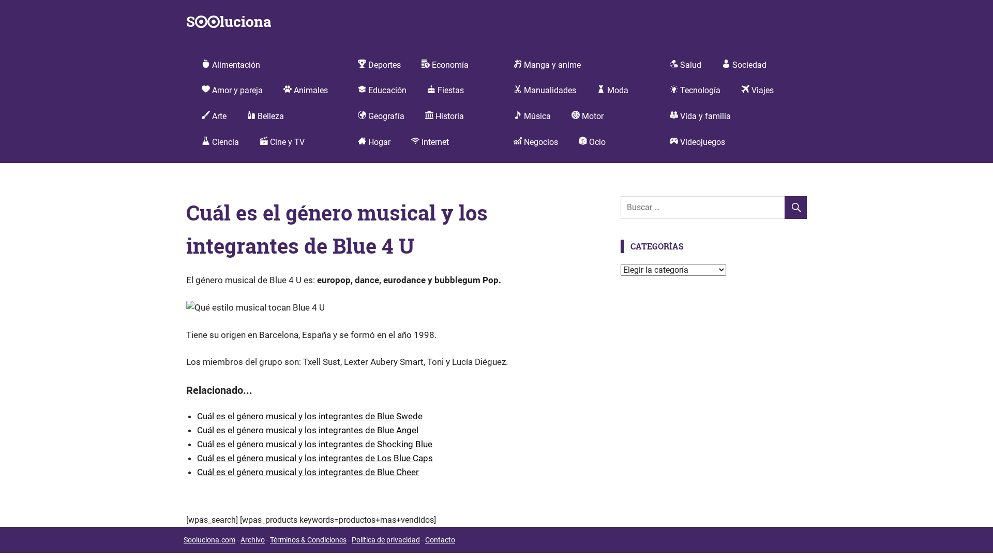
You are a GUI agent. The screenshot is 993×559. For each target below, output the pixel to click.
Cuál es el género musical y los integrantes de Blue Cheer (308, 472)
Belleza (269, 116)
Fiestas (449, 90)
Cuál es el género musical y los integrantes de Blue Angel (307, 430)
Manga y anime (551, 65)
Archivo (252, 540)
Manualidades (549, 90)
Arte (218, 116)
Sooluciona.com (209, 540)
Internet (434, 142)
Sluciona (228, 21)
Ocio (596, 142)
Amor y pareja (236, 90)
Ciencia (224, 142)
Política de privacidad (386, 540)
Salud (689, 65)
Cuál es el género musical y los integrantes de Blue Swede (310, 416)
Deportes (383, 65)
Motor (592, 116)
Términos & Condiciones (308, 540)
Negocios (540, 142)
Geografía (385, 116)
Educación (386, 90)
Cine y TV (286, 142)
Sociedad (748, 65)
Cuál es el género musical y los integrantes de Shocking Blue (314, 444)
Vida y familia (704, 116)
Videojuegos (701, 142)
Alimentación (235, 65)
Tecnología (699, 90)
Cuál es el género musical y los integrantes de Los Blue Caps (315, 458)
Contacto (440, 540)
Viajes (761, 90)
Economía (449, 65)
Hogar (378, 142)
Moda (616, 90)
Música (536, 116)
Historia (448, 116)
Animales (310, 90)
